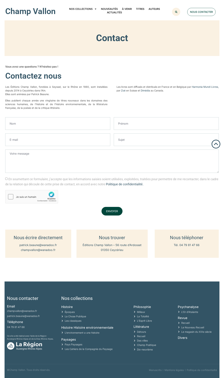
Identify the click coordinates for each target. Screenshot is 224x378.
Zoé (123, 90)
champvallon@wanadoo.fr (38, 250)
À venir (127, 8)
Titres (140, 8)
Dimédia (145, 90)
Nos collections (81, 8)
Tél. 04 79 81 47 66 (187, 245)
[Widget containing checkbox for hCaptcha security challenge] (31, 196)
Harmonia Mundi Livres (205, 86)
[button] (176, 12)
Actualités (114, 12)
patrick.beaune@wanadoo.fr (38, 245)
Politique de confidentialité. (125, 184)
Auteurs (154, 8)
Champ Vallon (30, 11)
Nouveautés (109, 8)
